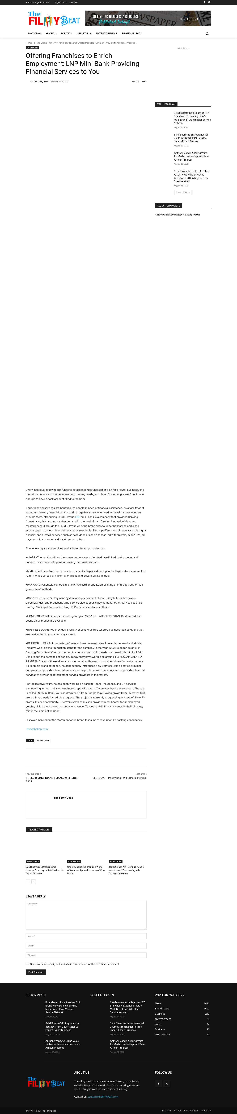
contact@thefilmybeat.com (103, 1096)
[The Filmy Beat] (28, 81)
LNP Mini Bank (42, 740)
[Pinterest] (66, 90)
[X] (58, 90)
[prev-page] (28, 881)
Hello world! (193, 214)
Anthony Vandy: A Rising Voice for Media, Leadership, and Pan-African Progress (191, 156)
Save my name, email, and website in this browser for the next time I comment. (75, 964)
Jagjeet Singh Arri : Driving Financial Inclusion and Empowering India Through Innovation (126, 870)
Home (29, 42)
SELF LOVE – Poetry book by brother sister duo (120, 777)
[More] (83, 90)
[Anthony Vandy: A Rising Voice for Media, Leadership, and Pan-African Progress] (163, 157)
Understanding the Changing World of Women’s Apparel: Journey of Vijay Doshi (86, 870)
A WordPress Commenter (168, 214)
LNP (77, 517)
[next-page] (33, 881)
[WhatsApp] (74, 90)
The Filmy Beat (40, 81)
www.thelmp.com (37, 729)
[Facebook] (204, 3)
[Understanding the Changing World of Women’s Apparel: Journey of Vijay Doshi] (86, 850)
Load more (181, 192)
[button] (207, 33)
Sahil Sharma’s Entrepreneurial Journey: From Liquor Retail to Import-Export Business (45, 870)
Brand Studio (40, 42)
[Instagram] (209, 3)
